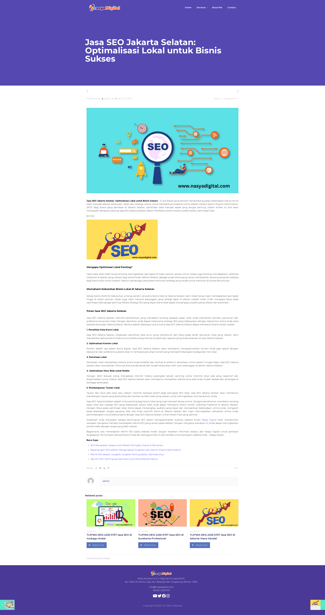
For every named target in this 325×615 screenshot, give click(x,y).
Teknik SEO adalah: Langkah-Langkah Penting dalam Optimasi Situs (127, 454)
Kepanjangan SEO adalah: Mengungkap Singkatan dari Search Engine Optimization (135, 450)
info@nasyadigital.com (161, 587)
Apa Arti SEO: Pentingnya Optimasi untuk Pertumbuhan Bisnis (124, 459)
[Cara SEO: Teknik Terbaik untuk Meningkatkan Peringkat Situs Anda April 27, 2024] (7, 605)
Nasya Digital (209, 420)
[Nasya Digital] (104, 7)
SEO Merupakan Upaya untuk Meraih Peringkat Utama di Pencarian (126, 445)
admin (107, 98)
